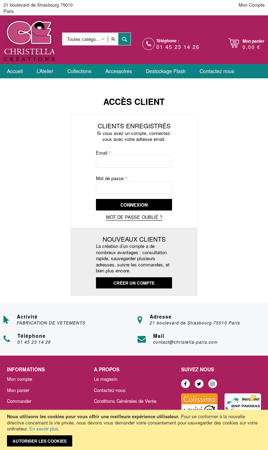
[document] (134, 430)
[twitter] (199, 383)
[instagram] (212, 383)
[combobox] (113, 39)
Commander (19, 401)
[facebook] (185, 383)
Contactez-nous (110, 390)
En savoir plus (43, 428)
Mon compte (19, 379)
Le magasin (105, 379)
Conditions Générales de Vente (125, 401)
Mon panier (18, 390)
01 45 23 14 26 (178, 46)
